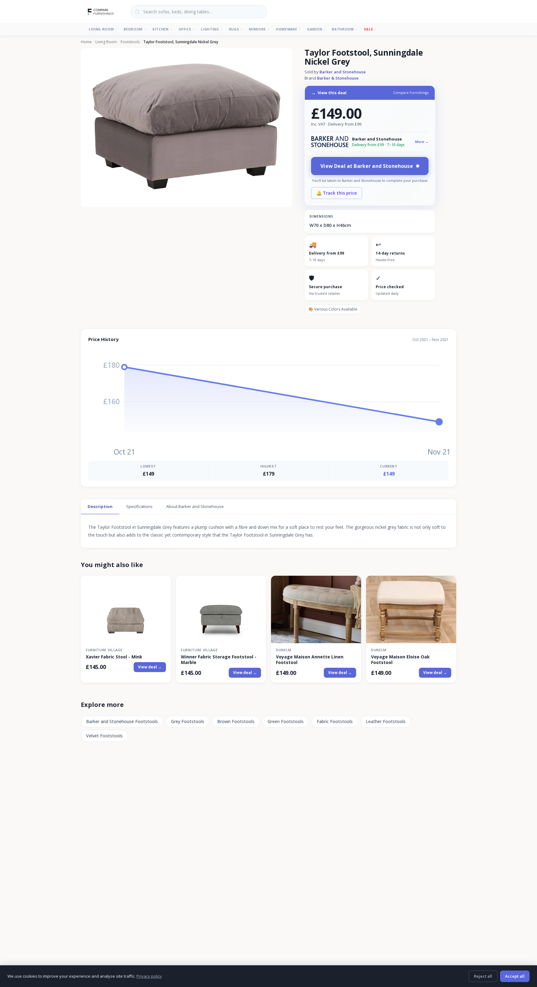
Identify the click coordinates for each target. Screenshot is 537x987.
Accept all (515, 976)
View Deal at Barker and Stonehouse (366, 166)
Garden (314, 29)
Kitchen (161, 29)
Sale (368, 29)
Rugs (234, 29)
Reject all (483, 976)
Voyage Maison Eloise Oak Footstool (400, 659)
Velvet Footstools (104, 736)
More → (422, 141)
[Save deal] (162, 584)
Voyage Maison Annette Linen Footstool (309, 659)
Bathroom (343, 29)
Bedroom (133, 29)
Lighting (210, 29)
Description (100, 506)
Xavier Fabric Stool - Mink (114, 657)
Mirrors (257, 29)
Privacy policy (149, 976)
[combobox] (199, 11)
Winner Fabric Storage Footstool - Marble (218, 659)
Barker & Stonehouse (338, 78)
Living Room (101, 29)
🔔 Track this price (336, 193)
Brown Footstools (236, 721)
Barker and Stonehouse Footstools (122, 721)
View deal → (150, 667)
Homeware (286, 29)
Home (86, 41)
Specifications (139, 506)
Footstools (130, 41)
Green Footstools (286, 721)
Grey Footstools (187, 721)
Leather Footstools (386, 721)
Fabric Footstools (335, 721)
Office (185, 29)
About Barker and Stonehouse (195, 506)
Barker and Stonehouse (342, 72)
